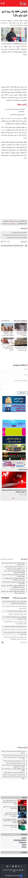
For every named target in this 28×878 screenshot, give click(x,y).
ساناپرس (24, 844)
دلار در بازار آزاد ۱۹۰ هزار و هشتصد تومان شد (14, 567)
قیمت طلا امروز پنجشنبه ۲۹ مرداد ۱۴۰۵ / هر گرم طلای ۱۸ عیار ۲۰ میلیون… (13, 766)
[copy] (26, 245)
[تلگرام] (2, 242)
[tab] (14, 498)
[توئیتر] (9, 866)
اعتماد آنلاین (6, 870)
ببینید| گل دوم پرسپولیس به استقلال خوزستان (14, 772)
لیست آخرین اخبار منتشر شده (7, 559)
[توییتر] (8, 242)
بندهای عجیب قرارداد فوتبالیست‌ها (19, 232)
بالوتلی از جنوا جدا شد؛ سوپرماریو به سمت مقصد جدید (14, 110)
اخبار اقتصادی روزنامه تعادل (20, 840)
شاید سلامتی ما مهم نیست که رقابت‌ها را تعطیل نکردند (14, 235)
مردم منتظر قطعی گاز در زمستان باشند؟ (15, 569)
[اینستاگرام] (18, 866)
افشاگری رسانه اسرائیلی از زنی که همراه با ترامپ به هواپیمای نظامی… (13, 575)
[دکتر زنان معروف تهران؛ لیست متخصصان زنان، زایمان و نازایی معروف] (22, 803)
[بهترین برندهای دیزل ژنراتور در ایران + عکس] (22, 827)
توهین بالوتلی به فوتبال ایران (17, 114)
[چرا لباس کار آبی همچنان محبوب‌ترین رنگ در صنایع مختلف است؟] (22, 815)
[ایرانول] (14, 448)
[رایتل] (14, 432)
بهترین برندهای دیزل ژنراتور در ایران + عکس (10, 826)
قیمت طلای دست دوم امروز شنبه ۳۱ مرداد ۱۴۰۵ (13, 775)
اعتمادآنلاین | (23, 46)
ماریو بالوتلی (24, 242)
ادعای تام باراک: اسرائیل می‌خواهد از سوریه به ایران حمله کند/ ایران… (13, 563)
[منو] (4, 3)
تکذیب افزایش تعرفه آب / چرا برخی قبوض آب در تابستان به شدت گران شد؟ (14, 579)
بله (9, 223)
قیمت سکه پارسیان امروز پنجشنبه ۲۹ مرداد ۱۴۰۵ (13, 755)
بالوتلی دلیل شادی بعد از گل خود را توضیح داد (16, 237)
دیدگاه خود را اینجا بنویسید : (20, 380)
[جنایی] (14, 456)
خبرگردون (24, 838)
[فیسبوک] (5, 242)
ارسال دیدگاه (22, 393)
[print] (14, 44)
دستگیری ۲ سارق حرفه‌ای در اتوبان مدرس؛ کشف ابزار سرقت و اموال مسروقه (13, 592)
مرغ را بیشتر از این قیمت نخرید (17, 589)
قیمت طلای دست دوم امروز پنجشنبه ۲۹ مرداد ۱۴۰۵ (14, 758)
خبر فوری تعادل (22, 842)
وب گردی (24, 797)
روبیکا (14, 223)
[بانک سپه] (14, 440)
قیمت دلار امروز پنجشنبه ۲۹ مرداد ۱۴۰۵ (15, 763)
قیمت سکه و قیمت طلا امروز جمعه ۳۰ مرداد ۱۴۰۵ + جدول (13, 752)
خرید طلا (24, 847)
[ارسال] (16, 44)
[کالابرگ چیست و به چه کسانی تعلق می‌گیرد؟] (22, 809)
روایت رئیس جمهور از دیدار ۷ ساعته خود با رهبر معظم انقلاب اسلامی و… (14, 491)
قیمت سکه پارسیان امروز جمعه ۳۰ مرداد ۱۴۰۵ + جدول (13, 777)
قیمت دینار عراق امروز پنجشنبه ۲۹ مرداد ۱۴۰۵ (14, 761)
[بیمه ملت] (14, 408)
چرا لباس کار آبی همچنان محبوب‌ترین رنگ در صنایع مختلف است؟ (11, 814)
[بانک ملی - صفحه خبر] (14, 400)
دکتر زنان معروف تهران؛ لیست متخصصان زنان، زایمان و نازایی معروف (9, 802)
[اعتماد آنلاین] (23, 3)
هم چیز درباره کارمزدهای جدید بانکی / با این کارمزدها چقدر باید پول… (14, 571)
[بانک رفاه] (14, 464)
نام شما (25, 369)
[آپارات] (7, 866)
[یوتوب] (12, 866)
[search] (1, 3)
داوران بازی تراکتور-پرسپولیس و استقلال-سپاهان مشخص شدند (14, 582)
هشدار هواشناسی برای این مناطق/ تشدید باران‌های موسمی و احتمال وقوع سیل (13, 586)
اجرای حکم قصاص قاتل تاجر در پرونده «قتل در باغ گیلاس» (13, 769)
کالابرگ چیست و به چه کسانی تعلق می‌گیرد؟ (10, 807)
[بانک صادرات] (14, 424)
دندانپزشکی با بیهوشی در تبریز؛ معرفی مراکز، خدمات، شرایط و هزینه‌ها (10, 820)
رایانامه (25, 375)
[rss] (20, 866)
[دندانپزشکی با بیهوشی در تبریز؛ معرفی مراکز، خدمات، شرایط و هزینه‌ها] (22, 821)
